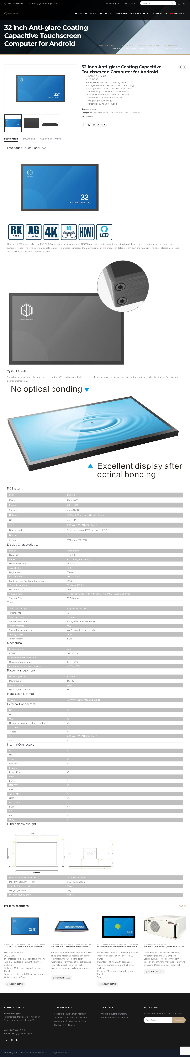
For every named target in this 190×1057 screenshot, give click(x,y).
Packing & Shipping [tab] (50, 139)
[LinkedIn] (184, 4)
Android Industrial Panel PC (103, 113)
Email (104, 125)
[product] (25, 927)
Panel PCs (90, 116)
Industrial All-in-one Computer (128, 113)
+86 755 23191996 (15, 4)
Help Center (130, 4)
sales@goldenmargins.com (45, 4)
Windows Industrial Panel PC (115, 1017)
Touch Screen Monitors (106, 944)
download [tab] (29, 139)
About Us (90, 13)
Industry (121, 13)
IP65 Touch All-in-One (86, 944)
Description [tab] (11, 139)
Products (105, 13)
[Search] (172, 3)
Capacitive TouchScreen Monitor (70, 1014)
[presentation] (5, 78)
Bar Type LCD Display (64, 1025)
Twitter (89, 125)
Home (78, 13)
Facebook (84, 125)
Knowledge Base (114, 4)
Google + (99, 125)
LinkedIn (94, 125)
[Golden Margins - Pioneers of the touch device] (11, 13)
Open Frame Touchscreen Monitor (70, 1017)
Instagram (12, 1040)
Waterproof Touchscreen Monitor (70, 1021)
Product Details (16, 984)
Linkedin (17, 1040)
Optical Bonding (140, 13)
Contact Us (160, 13)
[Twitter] (179, 4)
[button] (180, 906)
